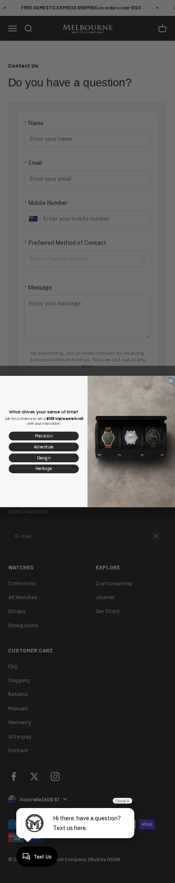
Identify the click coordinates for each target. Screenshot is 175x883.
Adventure (44, 446)
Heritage (43, 468)
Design (43, 457)
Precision (43, 436)
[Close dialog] (171, 380)
